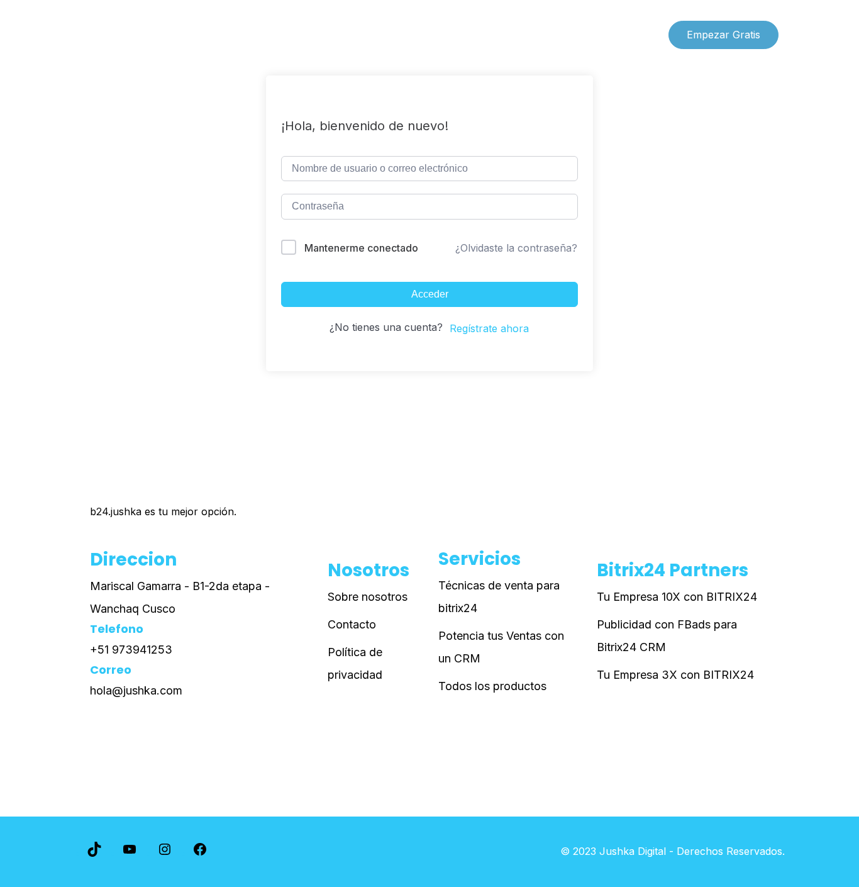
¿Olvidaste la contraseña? (516, 248)
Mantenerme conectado (361, 248)
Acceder (429, 294)
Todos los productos (492, 686)
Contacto (352, 624)
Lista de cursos (119, 34)
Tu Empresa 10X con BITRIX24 (677, 596)
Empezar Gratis (723, 34)
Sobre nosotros (367, 596)
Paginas (199, 34)
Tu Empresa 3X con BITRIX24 (675, 674)
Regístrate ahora (489, 328)
